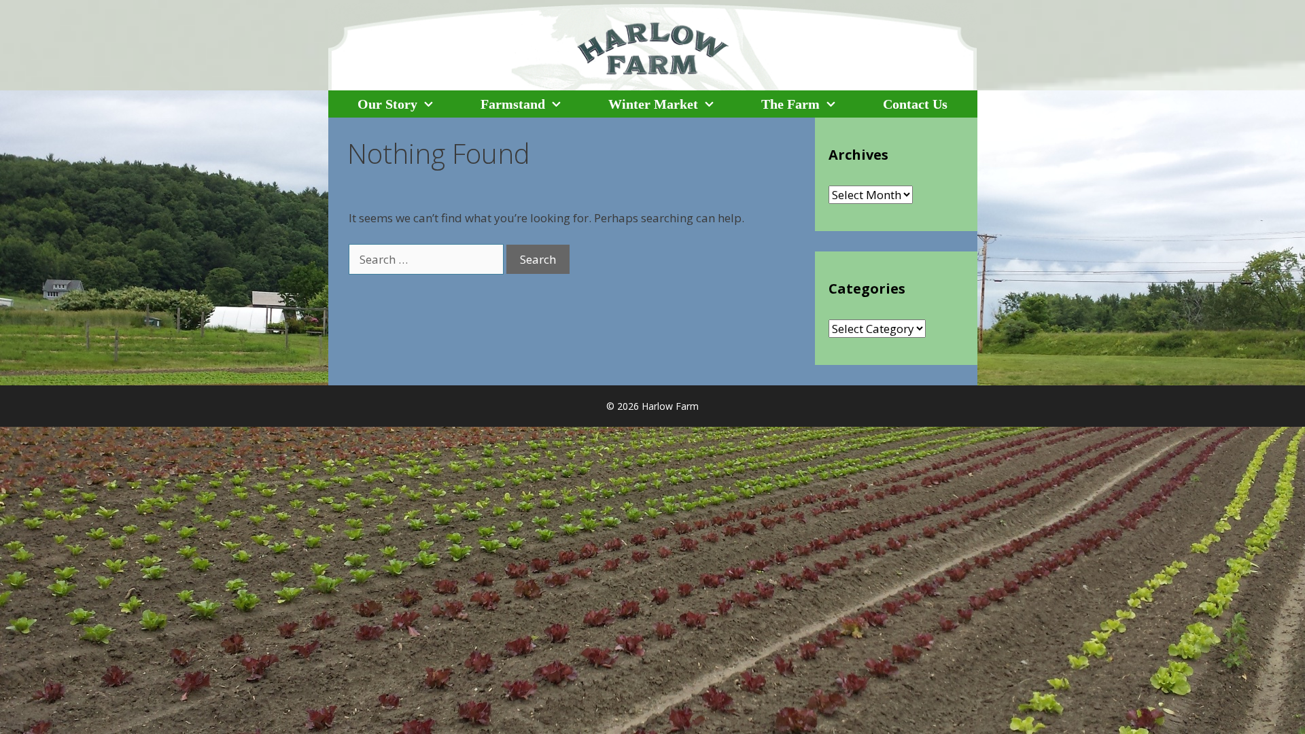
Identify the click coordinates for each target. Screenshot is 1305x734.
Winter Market (653, 104)
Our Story (387, 104)
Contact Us (915, 104)
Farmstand (513, 104)
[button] (437, 104)
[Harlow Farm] (652, 46)
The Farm (790, 104)
